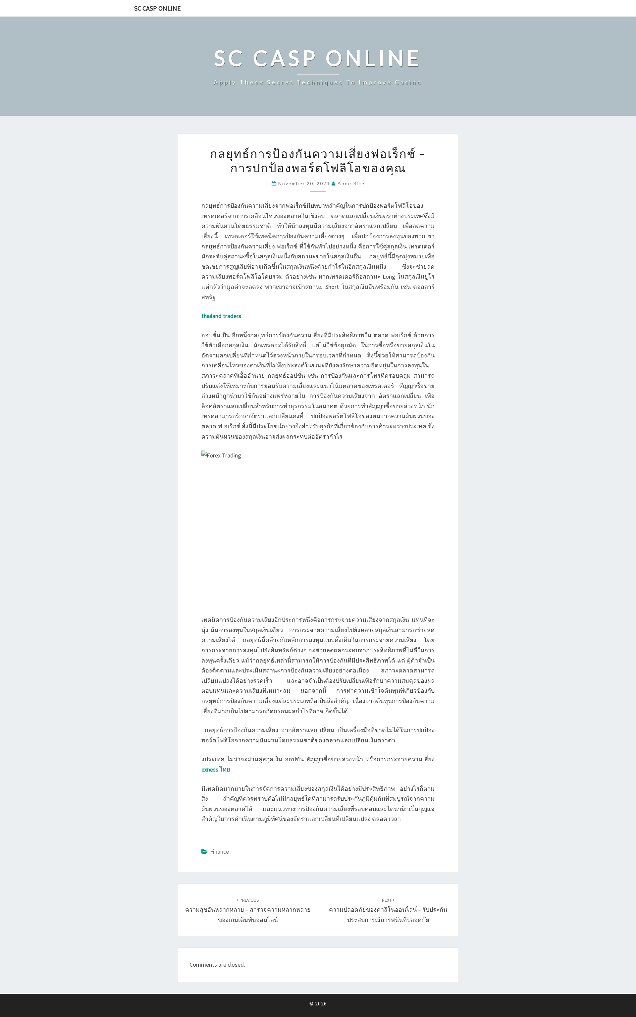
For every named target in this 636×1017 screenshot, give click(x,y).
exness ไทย (215, 769)
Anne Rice (351, 183)
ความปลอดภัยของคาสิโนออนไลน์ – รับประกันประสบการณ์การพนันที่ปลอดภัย (388, 910)
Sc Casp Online (157, 8)
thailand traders (221, 316)
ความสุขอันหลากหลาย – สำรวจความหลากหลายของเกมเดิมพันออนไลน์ (248, 910)
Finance (219, 851)
